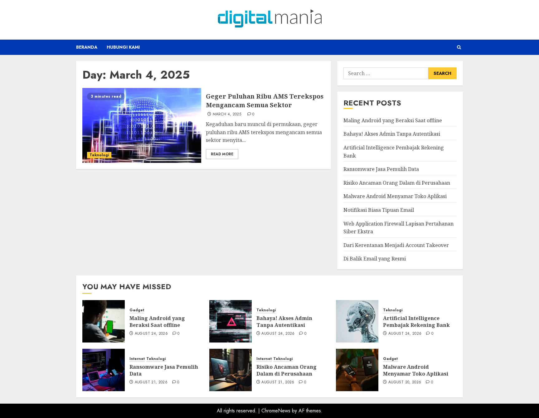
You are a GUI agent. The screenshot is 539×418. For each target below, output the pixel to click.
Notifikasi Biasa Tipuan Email (378, 210)
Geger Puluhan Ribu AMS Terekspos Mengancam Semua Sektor (264, 100)
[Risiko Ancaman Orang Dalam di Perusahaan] (230, 370)
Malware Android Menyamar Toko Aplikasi (395, 196)
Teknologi (99, 155)
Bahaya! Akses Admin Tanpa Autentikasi (391, 133)
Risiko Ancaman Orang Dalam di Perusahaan (396, 182)
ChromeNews (275, 410)
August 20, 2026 (404, 382)
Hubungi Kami (123, 47)
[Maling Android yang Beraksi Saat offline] (103, 321)
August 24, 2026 (151, 333)
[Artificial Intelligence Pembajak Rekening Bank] (357, 321)
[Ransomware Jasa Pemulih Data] (103, 370)
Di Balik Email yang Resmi (374, 258)
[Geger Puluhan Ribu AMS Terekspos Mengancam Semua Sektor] (141, 125)
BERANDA (86, 47)
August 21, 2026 (151, 382)
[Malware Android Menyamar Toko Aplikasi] (357, 370)
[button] (459, 47)
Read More (222, 154)
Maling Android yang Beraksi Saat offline (392, 120)
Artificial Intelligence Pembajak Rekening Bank (416, 321)
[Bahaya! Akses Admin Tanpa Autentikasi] (230, 321)
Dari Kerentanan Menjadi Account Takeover (396, 245)
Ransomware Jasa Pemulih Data (381, 169)
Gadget (136, 310)
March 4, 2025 (227, 114)
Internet (137, 359)
